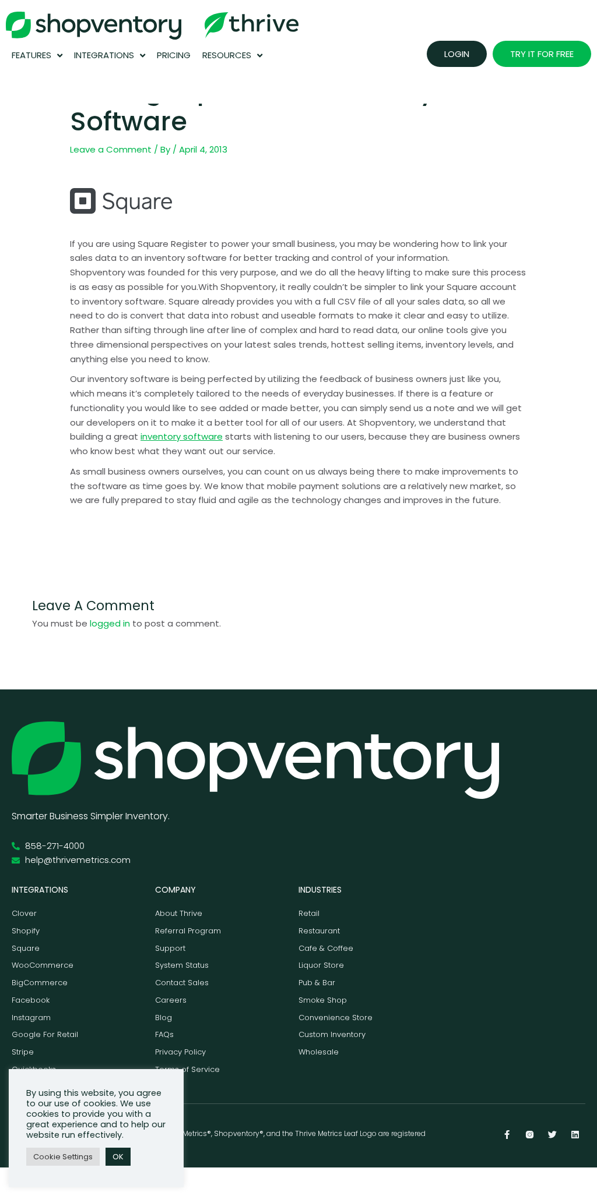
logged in (110, 623)
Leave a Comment (111, 149)
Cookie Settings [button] (63, 1156)
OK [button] (118, 1156)
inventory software (182, 436)
